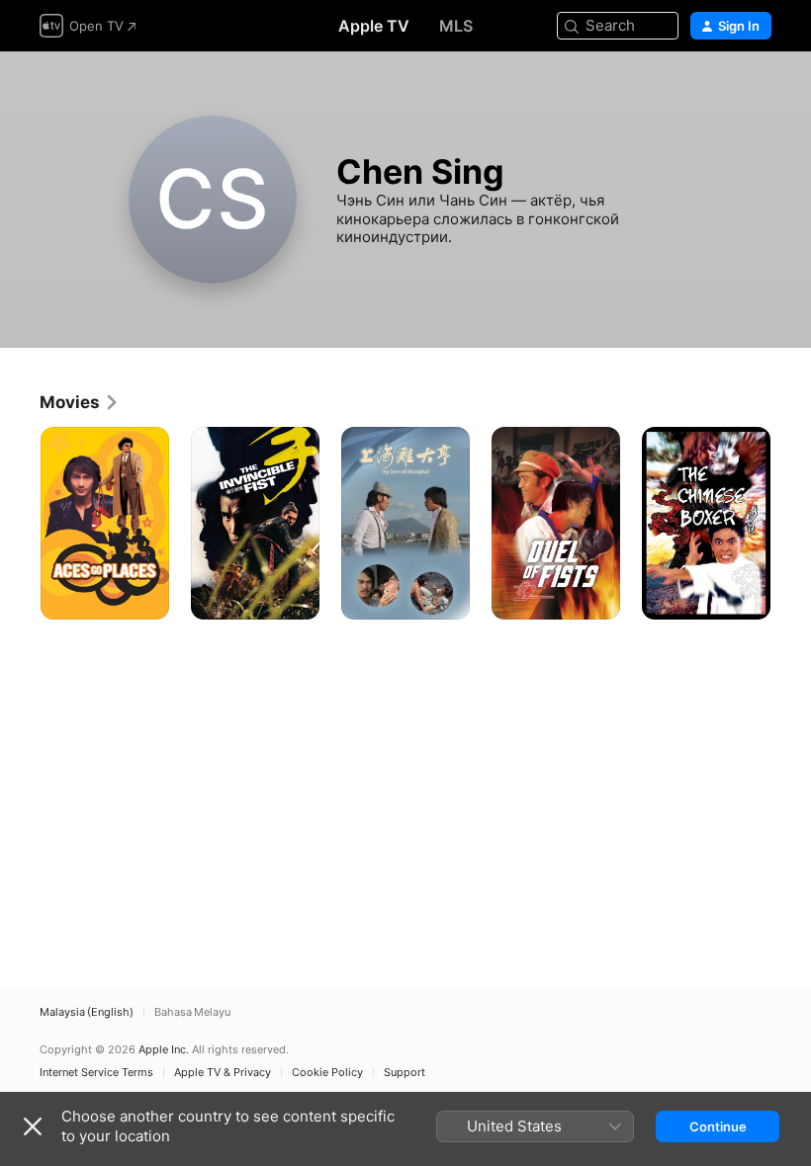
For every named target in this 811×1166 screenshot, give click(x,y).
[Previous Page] (20, 523)
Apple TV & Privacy (222, 1072)
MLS (456, 26)
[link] (80, 402)
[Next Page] (791, 523)
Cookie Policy (327, 1072)
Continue (718, 1126)
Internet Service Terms (96, 1072)
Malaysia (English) (87, 1012)
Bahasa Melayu (192, 1012)
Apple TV (373, 26)
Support (404, 1072)
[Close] (33, 1126)
